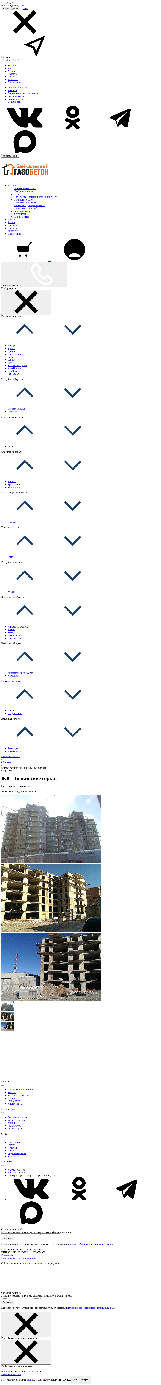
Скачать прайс (15, 1128)
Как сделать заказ (17, 1120)
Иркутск (12, 351)
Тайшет (12, 359)
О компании (14, 82)
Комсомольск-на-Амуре (20, 673)
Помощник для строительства (24, 93)
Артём (11, 710)
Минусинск (14, 487)
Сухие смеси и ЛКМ (25, 202)
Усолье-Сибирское (17, 365)
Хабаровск (13, 675)
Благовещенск (15, 751)
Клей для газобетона (19, 1095)
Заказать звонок (10, 156)
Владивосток (15, 713)
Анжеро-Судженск (18, 626)
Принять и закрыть (81, 1380)
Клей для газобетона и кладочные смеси (35, 197)
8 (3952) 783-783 (16, 1169)
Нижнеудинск (15, 354)
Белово (11, 629)
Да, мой (24, 8)
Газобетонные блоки (25, 188)
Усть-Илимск (15, 368)
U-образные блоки (24, 191)
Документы (14, 101)
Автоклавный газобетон (21, 1089)
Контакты (13, 79)
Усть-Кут (12, 371)
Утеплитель (20, 214)
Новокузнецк (15, 635)
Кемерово (13, 632)
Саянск (11, 357)
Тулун (11, 362)
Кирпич (18, 194)
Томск (11, 557)
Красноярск (14, 484)
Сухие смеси (14, 1101)
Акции (11, 71)
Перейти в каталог (11, 1374)
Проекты (12, 73)
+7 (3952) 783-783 (10, 60)
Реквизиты (7, 1255)
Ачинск (12, 481)
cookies (30, 1379)
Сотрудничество (16, 96)
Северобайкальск (17, 408)
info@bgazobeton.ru (18, 1172)
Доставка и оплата (17, 87)
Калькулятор (14, 1125)
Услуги (11, 68)
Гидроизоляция (22, 211)
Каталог (12, 65)
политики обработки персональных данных (91, 1244)
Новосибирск (15, 522)
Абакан (11, 591)
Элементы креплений (25, 208)
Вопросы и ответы (18, 99)
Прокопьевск (15, 638)
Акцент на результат (49, 1263)
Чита (10, 446)
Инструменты (21, 216)
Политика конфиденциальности (18, 1258)
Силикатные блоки (24, 199)
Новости (12, 90)
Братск (11, 348)
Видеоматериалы (17, 1153)
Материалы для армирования (29, 205)
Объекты (12, 76)
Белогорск (13, 748)
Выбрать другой (10, 8)
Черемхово (13, 374)
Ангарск (12, 345)
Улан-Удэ (12, 411)
